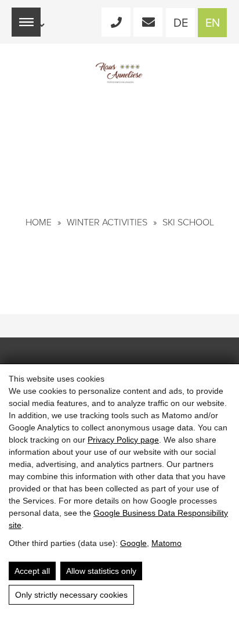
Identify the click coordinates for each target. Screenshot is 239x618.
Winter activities (107, 222)
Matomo (166, 543)
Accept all (32, 571)
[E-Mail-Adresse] (147, 22)
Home (39, 222)
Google (133, 543)
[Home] (119, 73)
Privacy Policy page (123, 439)
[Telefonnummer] (116, 22)
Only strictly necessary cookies (71, 594)
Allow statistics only (101, 571)
